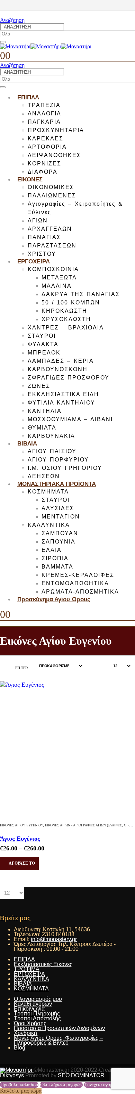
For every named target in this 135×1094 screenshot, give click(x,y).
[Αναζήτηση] (3, 42)
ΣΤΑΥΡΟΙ (42, 336)
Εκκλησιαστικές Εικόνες (43, 964)
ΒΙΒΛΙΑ (27, 443)
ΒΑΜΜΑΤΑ (57, 567)
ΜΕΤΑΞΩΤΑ (59, 277)
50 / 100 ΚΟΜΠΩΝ (71, 302)
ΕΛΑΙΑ (52, 550)
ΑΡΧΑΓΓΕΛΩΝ (50, 229)
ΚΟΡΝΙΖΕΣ (44, 163)
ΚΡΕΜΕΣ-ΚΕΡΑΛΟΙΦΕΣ (78, 575)
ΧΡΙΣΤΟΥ (42, 254)
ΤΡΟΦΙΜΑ (26, 969)
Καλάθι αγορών (33, 1004)
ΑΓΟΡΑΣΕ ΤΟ (22, 863)
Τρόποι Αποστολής (37, 1018)
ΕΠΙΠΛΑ (28, 97)
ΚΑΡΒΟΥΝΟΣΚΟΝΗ (58, 369)
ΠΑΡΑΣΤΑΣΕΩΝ (52, 245)
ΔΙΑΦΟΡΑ (42, 172)
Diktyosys (12, 1075)
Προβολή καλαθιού (19, 1084)
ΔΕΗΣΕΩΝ (44, 476)
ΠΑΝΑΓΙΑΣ (44, 237)
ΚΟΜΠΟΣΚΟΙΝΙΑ (53, 269)
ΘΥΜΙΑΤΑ (42, 428)
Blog (19, 1048)
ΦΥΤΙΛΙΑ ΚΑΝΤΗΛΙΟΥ (61, 403)
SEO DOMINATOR (81, 1075)
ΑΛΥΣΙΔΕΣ (58, 508)
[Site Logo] (45, 46)
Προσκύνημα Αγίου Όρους (53, 599)
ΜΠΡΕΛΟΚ (44, 353)
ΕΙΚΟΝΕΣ (30, 179)
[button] (12, 20)
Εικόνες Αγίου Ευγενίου (21, 825)
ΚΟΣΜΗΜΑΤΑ (48, 492)
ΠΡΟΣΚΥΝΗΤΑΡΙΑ (56, 130)
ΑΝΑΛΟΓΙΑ (44, 113)
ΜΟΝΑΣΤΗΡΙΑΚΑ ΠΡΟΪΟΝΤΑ (56, 484)
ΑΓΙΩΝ (38, 220)
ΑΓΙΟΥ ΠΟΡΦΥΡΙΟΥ (58, 460)
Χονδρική (25, 1033)
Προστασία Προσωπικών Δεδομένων (59, 1028)
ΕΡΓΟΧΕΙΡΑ (33, 261)
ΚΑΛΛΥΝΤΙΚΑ (49, 525)
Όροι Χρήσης (30, 1023)
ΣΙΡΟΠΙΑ (55, 558)
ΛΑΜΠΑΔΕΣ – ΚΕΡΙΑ (61, 361)
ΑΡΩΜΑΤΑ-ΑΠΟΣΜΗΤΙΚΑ (80, 592)
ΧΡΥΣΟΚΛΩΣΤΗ (66, 319)
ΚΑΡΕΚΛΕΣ (45, 138)
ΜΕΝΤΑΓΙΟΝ (61, 517)
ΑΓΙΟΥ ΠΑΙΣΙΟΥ (52, 451)
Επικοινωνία (29, 1009)
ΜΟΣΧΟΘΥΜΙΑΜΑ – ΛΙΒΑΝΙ (70, 419)
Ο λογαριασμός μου (38, 999)
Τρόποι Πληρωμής (37, 1014)
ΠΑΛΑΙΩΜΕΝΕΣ (52, 195)
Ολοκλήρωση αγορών (61, 1084)
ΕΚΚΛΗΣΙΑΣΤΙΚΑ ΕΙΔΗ (63, 394)
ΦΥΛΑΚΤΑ (43, 344)
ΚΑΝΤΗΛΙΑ (45, 411)
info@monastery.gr (54, 939)
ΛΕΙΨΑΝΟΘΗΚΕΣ (54, 155)
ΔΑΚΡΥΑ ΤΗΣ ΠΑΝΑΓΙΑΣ (81, 294)
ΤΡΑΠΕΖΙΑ (44, 105)
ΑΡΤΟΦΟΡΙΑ (47, 147)
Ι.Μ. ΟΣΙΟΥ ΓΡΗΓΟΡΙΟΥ (65, 468)
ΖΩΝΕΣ (39, 386)
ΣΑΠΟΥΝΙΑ (58, 542)
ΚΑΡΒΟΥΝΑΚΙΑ (51, 436)
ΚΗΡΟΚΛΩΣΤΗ (64, 311)
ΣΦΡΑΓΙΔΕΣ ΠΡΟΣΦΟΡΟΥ (68, 378)
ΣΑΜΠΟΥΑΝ (60, 533)
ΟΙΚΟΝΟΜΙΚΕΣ (51, 187)
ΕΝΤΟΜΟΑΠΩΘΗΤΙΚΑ (75, 583)
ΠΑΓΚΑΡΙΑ (44, 122)
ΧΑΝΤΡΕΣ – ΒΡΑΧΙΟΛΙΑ (66, 327)
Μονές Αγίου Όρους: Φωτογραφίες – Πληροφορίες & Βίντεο (58, 1040)
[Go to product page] (67, 749)
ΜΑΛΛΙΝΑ (57, 286)
